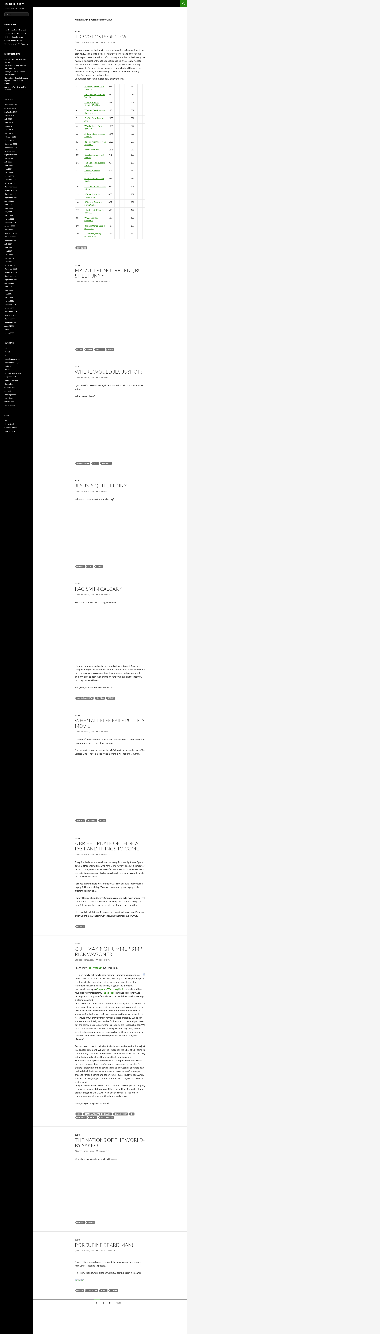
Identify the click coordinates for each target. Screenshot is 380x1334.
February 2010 (10, 137)
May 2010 (8, 126)
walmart (106, 463)
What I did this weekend (91, 219)
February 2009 (10, 180)
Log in (6, 420)
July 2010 (8, 119)
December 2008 (10, 187)
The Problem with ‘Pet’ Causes (16, 44)
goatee (114, 1290)
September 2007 (10, 240)
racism (111, 698)
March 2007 (9, 258)
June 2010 (8, 122)
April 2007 (8, 254)
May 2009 (8, 169)
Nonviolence (9, 384)
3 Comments (104, 281)
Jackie (6, 87)
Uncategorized (10, 394)
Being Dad (8, 352)
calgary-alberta (84, 698)
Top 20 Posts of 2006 (100, 36)
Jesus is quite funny (101, 486)
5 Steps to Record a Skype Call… (93, 203)
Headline (7, 370)
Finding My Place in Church (15, 33)
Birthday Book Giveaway (14, 37)
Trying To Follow (14, 3)
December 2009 (10, 144)
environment (121, 1114)
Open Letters (9, 387)
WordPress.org (10, 431)
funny (89, 349)
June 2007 (8, 247)
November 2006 (10, 272)
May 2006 (8, 294)
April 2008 (8, 215)
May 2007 (8, 251)
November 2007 (10, 233)
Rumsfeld (92, 821)
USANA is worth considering (92, 195)
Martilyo (7, 72)
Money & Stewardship (12, 373)
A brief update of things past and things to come (107, 846)
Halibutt (7, 78)
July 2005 (8, 329)
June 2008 (8, 208)
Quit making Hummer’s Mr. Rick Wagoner (109, 951)
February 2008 (10, 222)
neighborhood (10, 377)
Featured (8, 366)
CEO (79, 1114)
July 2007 (8, 244)
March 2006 (9, 301)
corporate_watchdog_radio (98, 1114)
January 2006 (9, 308)
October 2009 (10, 151)
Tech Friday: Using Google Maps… (92, 235)
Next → (120, 1303)
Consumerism (83, 463)
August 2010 (9, 115)
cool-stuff (92, 1290)
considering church (12, 359)
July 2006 (8, 287)
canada (100, 698)
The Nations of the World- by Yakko (110, 1142)
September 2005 (10, 322)
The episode (108, 992)
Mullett (100, 349)
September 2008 (10, 197)
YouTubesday (9, 405)
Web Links (8, 398)
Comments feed (10, 427)
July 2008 (8, 205)
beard (80, 1290)
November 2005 (10, 315)
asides (6, 348)
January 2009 (9, 183)
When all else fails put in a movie (109, 723)
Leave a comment (107, 42)
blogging (81, 248)
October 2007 (10, 237)
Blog (77, 31)
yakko (91, 1222)
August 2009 (9, 158)
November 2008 (10, 190)
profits (93, 1117)
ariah (79, 349)
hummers (81, 1117)
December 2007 (10, 229)
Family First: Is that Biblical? (15, 30)
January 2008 (9, 226)
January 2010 (9, 140)
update (80, 926)
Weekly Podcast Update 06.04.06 (92, 103)
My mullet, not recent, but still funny (109, 273)
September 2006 (10, 279)
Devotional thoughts (12, 362)
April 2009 (8, 172)
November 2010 (10, 105)
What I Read (9, 402)
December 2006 (10, 269)
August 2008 (9, 201)
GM (132, 1114)
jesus (95, 463)
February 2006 (10, 304)
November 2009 (10, 147)
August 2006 (9, 283)
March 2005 (9, 333)
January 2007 (9, 265)
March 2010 (9, 133)
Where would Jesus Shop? (108, 372)
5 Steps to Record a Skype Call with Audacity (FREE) (16, 80)
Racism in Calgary (98, 589)
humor (80, 566)
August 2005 (9, 326)
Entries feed (9, 424)
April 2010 (8, 130)
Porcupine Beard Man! (104, 1245)
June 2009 (8, 165)
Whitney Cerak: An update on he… (95, 111)
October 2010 (10, 108)
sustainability (106, 1117)
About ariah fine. (92, 149)
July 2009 (8, 162)
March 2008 (9, 219)
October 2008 (10, 194)
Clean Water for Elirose (13, 40)
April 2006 (8, 297)
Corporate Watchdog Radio (110, 989)
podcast (7, 391)
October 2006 (10, 276)
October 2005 (10, 319)
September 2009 (10, 155)
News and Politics (11, 380)
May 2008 (8, 212)
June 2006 (8, 290)
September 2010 (10, 112)
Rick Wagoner (95, 967)
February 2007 (10, 262)
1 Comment (104, 377)
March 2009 (9, 176)
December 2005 (10, 312)
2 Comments (104, 854)
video (110, 349)
